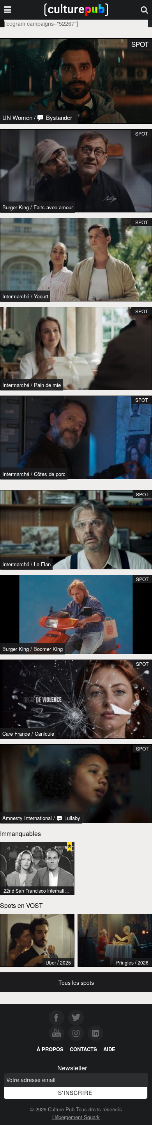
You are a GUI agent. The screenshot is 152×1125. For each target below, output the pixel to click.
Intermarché (15, 296)
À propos (50, 1049)
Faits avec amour (53, 207)
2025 (65, 962)
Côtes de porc (49, 474)
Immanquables (20, 833)
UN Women (17, 117)
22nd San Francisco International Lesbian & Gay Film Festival (69, 890)
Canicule (44, 733)
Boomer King (48, 649)
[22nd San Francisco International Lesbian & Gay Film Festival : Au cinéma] (37, 868)
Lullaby (71, 818)
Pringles (125, 962)
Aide (109, 1049)
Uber (51, 962)
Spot (141, 133)
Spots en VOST (21, 905)
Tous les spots (76, 982)
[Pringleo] (115, 940)
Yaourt (41, 296)
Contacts (83, 1049)
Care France (16, 733)
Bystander (58, 117)
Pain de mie (47, 385)
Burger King (15, 207)
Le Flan (42, 564)
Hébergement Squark (76, 1117)
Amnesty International (27, 818)
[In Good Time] (37, 940)
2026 (143, 962)
